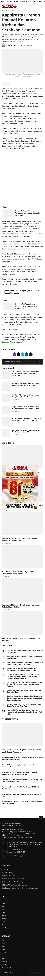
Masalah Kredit (6, 968)
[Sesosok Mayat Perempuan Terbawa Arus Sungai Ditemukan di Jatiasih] (8, 216)
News (13, 349)
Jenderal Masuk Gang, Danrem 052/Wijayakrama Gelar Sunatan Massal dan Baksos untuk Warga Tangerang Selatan (24, 698)
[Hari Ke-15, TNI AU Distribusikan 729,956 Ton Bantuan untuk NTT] (6, 437)
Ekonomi (4, 922)
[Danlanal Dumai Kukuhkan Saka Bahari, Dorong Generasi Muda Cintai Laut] (6, 390)
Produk (4, 952)
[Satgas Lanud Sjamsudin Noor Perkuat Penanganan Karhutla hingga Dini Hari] (6, 413)
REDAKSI (9, 1)
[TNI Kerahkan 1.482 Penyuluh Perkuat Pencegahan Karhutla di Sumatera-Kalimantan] (6, 378)
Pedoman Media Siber (20, 1)
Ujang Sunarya (11, 45)
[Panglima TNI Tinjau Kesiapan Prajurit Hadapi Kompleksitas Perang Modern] (6, 402)
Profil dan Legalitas (7, 872)
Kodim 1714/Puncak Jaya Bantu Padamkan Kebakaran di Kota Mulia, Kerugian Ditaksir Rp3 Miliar (24, 712)
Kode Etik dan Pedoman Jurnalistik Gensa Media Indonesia (20, 888)
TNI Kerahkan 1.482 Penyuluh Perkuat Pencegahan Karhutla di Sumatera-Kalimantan (25, 373)
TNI (3, 900)
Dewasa (4, 918)
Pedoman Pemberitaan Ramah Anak (13, 879)
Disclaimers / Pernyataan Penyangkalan (14, 882)
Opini (3, 909)
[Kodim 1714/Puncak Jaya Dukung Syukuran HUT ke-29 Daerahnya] (8, 310)
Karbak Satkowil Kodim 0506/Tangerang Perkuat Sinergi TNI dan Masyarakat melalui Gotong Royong (24, 684)
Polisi (3, 903)
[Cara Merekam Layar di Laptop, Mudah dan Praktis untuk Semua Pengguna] (22, 745)
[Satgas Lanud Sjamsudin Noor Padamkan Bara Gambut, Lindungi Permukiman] (6, 425)
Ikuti (39, 361)
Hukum (4, 915)
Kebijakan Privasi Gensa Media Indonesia (14, 885)
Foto (3, 940)
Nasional (6, 349)
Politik (3, 912)
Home (3, 1)
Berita (3, 946)
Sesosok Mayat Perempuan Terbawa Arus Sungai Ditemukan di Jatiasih (28, 213)
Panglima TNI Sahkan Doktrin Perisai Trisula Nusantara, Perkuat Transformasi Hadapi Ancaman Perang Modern (23, 676)
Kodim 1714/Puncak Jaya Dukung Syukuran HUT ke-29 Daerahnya (26, 306)
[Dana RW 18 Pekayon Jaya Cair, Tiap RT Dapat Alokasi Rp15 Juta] (22, 634)
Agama (4, 955)
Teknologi (4, 928)
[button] (31, 354)
